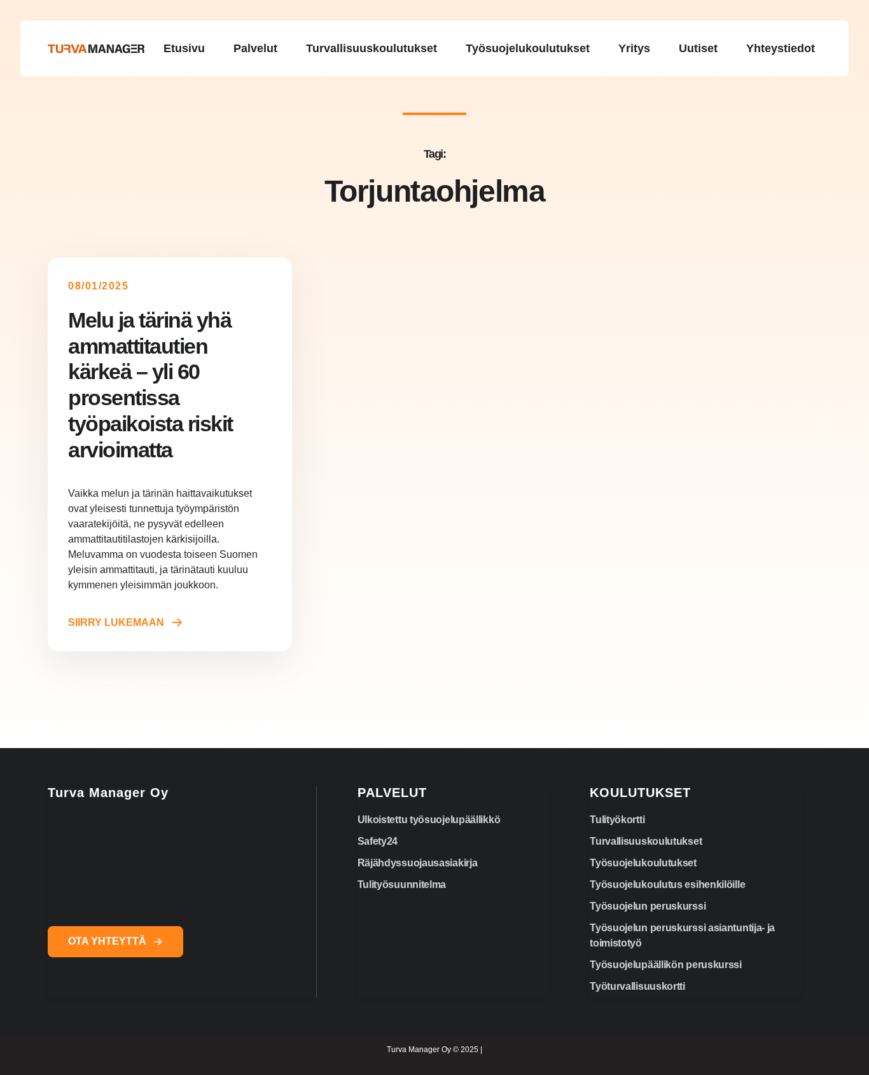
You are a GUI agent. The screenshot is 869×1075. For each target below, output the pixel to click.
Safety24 (378, 841)
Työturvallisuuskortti (637, 986)
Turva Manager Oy (108, 793)
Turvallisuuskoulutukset (646, 841)
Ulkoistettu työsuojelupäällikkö (429, 819)
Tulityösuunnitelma (402, 884)
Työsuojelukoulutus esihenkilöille (667, 884)
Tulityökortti (617, 819)
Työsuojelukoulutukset (643, 862)
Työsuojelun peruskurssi (648, 906)
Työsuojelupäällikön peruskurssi (666, 964)
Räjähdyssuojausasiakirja (418, 862)
